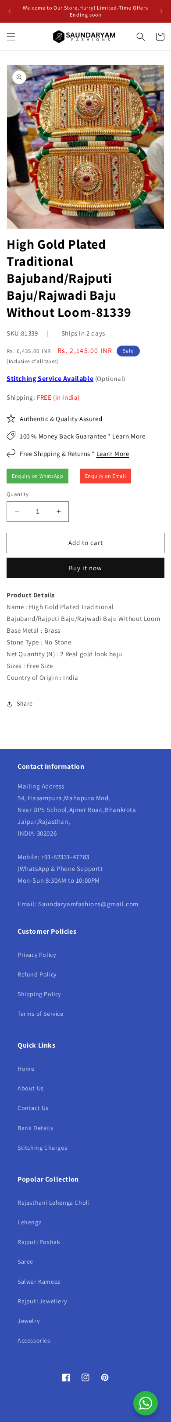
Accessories (34, 1340)
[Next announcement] (161, 11)
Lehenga (30, 1222)
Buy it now (85, 568)
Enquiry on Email (105, 476)
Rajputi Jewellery (42, 1301)
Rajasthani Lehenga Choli (53, 1202)
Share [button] (25, 703)
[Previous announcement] (9, 11)
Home (26, 1068)
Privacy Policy (37, 955)
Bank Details (35, 1128)
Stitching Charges (42, 1147)
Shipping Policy (39, 994)
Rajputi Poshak (39, 1242)
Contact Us (33, 1108)
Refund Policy (37, 974)
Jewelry (28, 1321)
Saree (25, 1261)
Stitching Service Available (50, 378)
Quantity (17, 494)
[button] (11, 36)
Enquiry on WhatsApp (37, 476)
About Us (31, 1088)
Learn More (128, 436)
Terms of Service (41, 1014)
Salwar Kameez (39, 1281)
